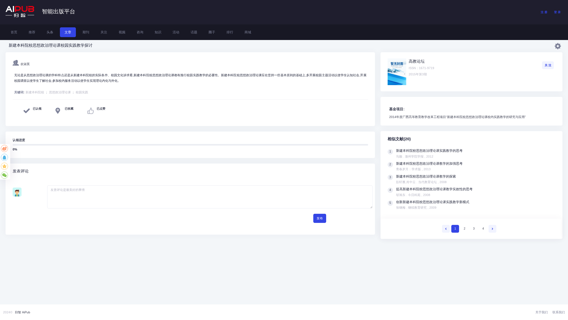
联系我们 (558, 312)
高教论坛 (417, 61)
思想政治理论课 (60, 92)
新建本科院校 (35, 92)
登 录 (557, 12)
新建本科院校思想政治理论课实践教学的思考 (429, 150)
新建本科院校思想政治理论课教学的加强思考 (429, 163)
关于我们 (541, 312)
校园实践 (82, 92)
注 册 (544, 12)
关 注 (548, 65)
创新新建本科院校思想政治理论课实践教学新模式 (432, 202)
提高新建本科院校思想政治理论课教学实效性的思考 (434, 189)
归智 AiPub (22, 312)
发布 (320, 218)
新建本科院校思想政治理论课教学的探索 (426, 176)
